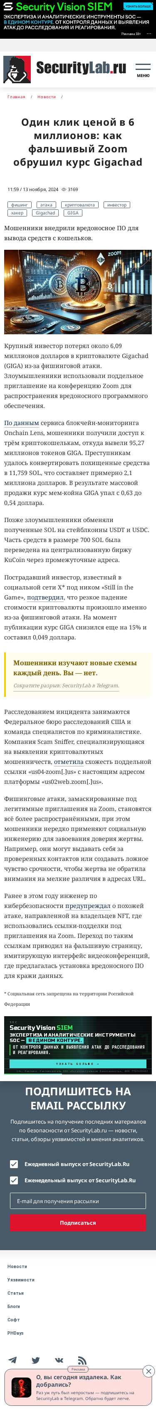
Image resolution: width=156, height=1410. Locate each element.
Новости (17, 1266)
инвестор (116, 205)
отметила (69, 762)
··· (148, 33)
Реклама (78, 1369)
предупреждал (88, 906)
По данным (21, 423)
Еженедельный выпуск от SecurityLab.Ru (80, 1180)
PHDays (15, 1333)
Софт (13, 1320)
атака (46, 205)
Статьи (15, 1293)
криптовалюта (80, 205)
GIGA (73, 213)
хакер (17, 213)
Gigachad (45, 213)
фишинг (19, 205)
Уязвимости (21, 1280)
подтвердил (45, 597)
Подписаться (78, 1222)
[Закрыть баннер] (148, 1371)
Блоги (13, 1306)
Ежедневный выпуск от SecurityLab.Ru (77, 1164)
